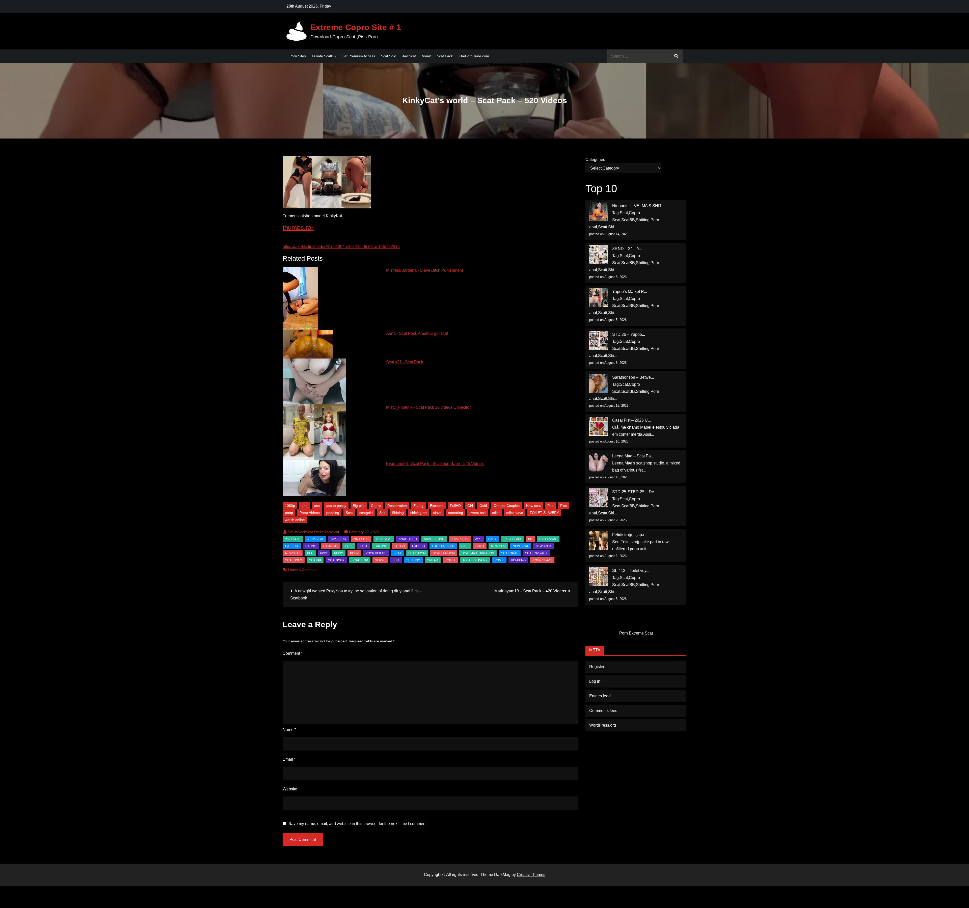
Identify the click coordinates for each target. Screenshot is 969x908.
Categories (595, 159)
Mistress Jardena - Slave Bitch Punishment (424, 270)
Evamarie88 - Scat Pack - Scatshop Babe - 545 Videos (435, 463)
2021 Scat (293, 539)
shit (395, 560)
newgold (543, 546)
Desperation (397, 506)
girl (464, 546)
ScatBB (315, 560)
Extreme (436, 506)
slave (437, 513)
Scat (349, 513)
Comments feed (603, 710)
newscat (292, 553)
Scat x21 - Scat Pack (404, 362)
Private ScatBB (324, 56)
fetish (399, 546)
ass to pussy (336, 506)
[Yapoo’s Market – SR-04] (598, 297)
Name (289, 729)
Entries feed (600, 696)
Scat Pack (445, 56)
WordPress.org (602, 725)
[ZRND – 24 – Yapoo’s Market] (598, 254)
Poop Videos (310, 513)
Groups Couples (507, 506)
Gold (483, 506)
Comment (293, 653)
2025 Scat (384, 539)
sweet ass (478, 513)
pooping (332, 513)
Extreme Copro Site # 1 (355, 27)
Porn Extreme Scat (636, 633)
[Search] (676, 56)
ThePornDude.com (474, 56)
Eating (418, 506)
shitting (413, 560)
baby (492, 539)
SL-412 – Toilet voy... (630, 570)
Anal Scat (459, 539)
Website (290, 789)
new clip (498, 546)
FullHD (455, 506)
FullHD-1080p (443, 546)
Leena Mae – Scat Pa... (633, 456)
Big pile (358, 506)
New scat (533, 506)
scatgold (366, 513)
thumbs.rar (298, 227)
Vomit (426, 56)
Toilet (450, 560)
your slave (542, 560)
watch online (295, 520)
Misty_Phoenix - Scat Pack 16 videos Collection (429, 407)
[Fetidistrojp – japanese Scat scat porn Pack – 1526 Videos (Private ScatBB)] (598, 540)
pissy (338, 553)
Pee (550, 506)
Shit (382, 513)
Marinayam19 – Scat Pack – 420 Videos (530, 591)
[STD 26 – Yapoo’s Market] (598, 340)
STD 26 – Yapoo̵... (628, 334)
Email (289, 759)
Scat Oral (509, 553)
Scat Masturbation (478, 553)
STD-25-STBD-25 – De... (634, 492)
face (349, 546)
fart (363, 546)
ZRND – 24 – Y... (627, 248)
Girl (470, 506)
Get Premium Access (358, 56)
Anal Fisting (434, 539)
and (305, 506)
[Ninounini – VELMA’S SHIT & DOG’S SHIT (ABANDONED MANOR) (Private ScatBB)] (598, 211)
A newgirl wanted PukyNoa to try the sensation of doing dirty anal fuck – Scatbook (356, 594)
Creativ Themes (531, 874)
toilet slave (514, 513)
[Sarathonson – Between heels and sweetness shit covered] (598, 383)
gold (479, 546)
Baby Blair (512, 539)
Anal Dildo (408, 539)
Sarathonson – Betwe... (633, 377)
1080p (290, 506)
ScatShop (360, 560)
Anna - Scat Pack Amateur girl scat (417, 333)
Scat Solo (388, 56)
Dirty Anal (548, 539)
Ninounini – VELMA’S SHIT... (638, 206)
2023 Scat (338, 539)
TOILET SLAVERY (544, 513)
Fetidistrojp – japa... (629, 535)
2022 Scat (316, 539)
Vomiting (518, 560)
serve (380, 560)
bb (530, 539)
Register (596, 667)
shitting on (418, 513)
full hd (418, 546)
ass (317, 506)
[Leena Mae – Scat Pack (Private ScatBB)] (598, 462)
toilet (496, 513)
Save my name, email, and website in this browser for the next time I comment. (357, 824)
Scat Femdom (444, 553)
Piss (563, 506)
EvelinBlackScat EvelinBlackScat (313, 532)
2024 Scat (361, 539)
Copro (376, 506)
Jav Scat (409, 56)
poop (289, 513)
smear (432, 560)
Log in (594, 681)
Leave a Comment (302, 570)
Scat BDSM (417, 553)
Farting (380, 546)
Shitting (398, 513)
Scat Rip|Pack (536, 553)
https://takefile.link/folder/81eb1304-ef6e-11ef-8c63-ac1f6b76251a (341, 246)
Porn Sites (297, 56)
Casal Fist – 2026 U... (631, 420)
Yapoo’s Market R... (629, 291)
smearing (455, 513)
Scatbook (336, 560)
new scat (520, 546)
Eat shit (291, 546)
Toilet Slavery (475, 560)
